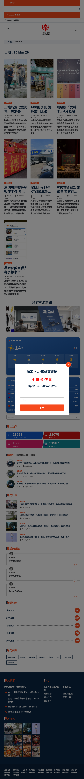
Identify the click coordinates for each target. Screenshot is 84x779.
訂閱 (42, 407)
